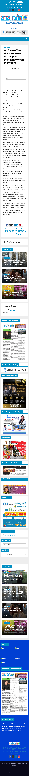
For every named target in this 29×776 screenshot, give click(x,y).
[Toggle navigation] (26, 39)
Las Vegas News (14, 23)
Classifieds (11, 4)
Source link (6, 221)
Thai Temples (9, 7)
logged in (12, 310)
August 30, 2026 (10, 579)
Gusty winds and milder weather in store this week (14, 577)
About (6, 4)
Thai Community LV (17, 7)
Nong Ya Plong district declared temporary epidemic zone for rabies (19, 231)
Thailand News (10, 67)
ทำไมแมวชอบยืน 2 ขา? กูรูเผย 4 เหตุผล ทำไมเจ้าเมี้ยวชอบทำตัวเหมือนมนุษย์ (14, 262)
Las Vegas (6, 572)
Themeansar (14, 765)
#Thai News (17, 69)
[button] (23, 39)
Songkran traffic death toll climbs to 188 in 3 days (9, 230)
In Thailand (7, 47)
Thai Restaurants (19, 4)
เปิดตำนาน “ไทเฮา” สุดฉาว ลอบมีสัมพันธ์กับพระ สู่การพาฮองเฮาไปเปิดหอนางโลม (14, 278)
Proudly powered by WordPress (9, 763)
